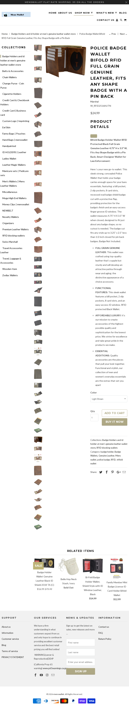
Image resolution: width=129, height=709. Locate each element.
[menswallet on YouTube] (42, 675)
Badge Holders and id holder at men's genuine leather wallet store (12, 60)
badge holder (107, 451)
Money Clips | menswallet (15, 204)
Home (53, 13)
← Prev (112, 34)
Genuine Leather (106, 455)
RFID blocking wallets (13, 235)
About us (6, 626)
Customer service (10, 639)
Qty (92, 411)
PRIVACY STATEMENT (13, 657)
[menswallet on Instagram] (47, 675)
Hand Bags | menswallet (15, 139)
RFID (113, 459)
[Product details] (93, 136)
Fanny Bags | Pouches (13, 133)
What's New (106, 12)
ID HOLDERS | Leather (14, 152)
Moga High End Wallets (14, 198)
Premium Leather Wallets (15, 229)
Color (93, 392)
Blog (4, 645)
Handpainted (9, 146)
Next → (123, 34)
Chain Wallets (9, 77)
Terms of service (10, 651)
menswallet (58, 694)
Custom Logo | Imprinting (15, 121)
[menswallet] (16, 12)
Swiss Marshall (10, 241)
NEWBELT (7, 210)
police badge (103, 459)
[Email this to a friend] (123, 472)
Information (7, 633)
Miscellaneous (9, 191)
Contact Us (105, 20)
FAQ (100, 633)
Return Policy (104, 639)
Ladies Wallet (9, 158)
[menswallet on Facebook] (36, 675)
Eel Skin (6, 127)
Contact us (103, 626)
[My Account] (117, 21)
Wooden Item (9, 268)
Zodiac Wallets (10, 275)
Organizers (8, 223)
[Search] (121, 21)
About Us (65, 13)
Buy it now (115, 421)
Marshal (94, 101)
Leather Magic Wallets (14, 164)
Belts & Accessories (13, 71)
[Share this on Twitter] (100, 472)
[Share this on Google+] (117, 472)
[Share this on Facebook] (106, 472)
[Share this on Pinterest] (112, 472)
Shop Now (84, 12)
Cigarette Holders (11, 93)
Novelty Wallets (10, 216)
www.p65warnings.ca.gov (55, 668)
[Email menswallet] (53, 675)
